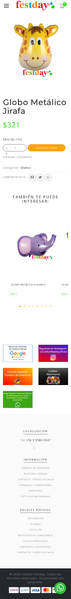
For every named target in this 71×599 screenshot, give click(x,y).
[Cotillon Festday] (18, 353)
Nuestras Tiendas (35, 473)
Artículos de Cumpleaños (35, 535)
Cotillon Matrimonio (35, 496)
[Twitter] (40, 177)
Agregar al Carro (46, 147)
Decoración (36, 518)
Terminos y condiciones (35, 485)
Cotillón (35, 529)
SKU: (6, 139)
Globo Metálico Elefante (28, 284)
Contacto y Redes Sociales (35, 479)
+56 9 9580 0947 (38, 440)
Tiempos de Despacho (35, 467)
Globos (26, 168)
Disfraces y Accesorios (35, 546)
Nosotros (35, 490)
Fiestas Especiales (35, 541)
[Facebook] (32, 177)
